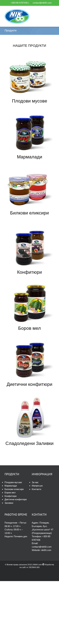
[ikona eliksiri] (29, 167)
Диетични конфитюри (29, 384)
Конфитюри (29, 272)
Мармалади (29, 156)
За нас (35, 482)
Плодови (21, 100)
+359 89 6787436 (19, 3)
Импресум (37, 485)
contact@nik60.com (42, 3)
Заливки (9, 503)
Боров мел (29, 328)
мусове (39, 100)
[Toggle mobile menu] (53, 10)
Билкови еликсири (29, 212)
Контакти (36, 489)
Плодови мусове (13, 482)
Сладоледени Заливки (29, 443)
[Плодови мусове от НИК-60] (29, 55)
